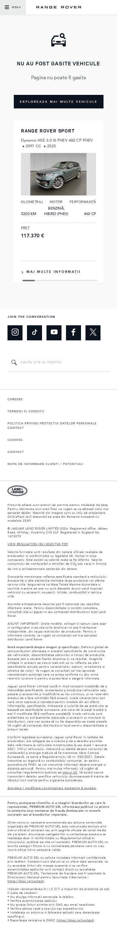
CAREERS (15, 399)
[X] (93, 332)
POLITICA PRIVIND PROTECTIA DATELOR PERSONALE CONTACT (52, 426)
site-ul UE (70, 772)
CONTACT (16, 452)
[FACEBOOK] (73, 332)
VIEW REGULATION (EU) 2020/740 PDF (38, 544)
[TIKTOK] (34, 332)
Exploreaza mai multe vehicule (59, 101)
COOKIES (15, 440)
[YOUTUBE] (54, 332)
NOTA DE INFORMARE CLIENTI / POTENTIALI (45, 464)
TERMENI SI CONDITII (26, 411)
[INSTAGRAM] (15, 332)
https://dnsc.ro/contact (26, 881)
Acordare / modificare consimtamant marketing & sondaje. (52, 788)
